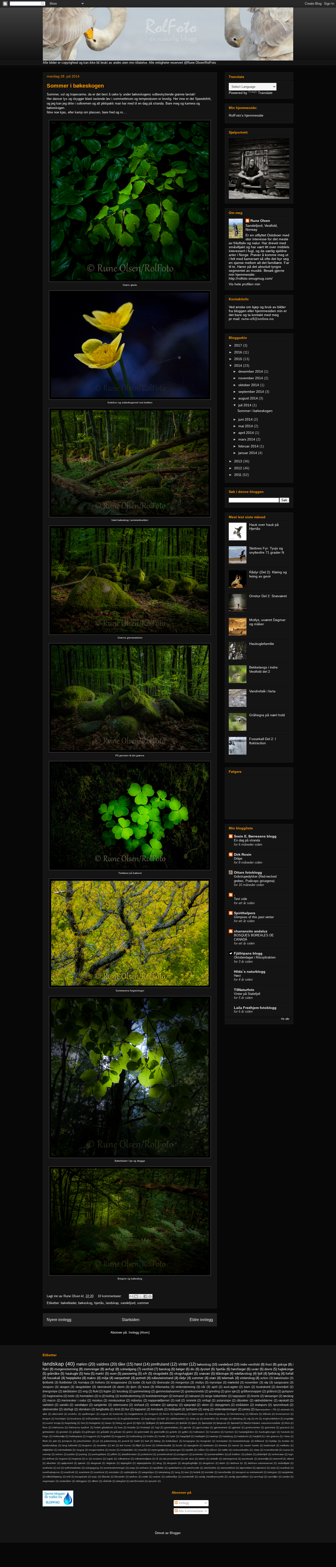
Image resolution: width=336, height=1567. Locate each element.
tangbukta (102, 1409)
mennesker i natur (73, 1400)
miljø (105, 1378)
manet (235, 1445)
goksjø (282, 1364)
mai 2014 (246, 426)
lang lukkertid (69, 1445)
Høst (237, 975)
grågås (77, 1431)
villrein (95, 1481)
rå (157, 1458)
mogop (80, 1449)
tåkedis (106, 1476)
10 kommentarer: (110, 1296)
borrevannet (283, 1414)
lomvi (148, 1445)
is (100, 1396)
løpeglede (193, 1445)
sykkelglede (130, 1472)
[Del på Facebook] (145, 1296)
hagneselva (55, 1396)
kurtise (286, 1441)
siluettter (51, 1463)
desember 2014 (251, 371)
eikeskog (237, 1418)
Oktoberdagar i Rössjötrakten (254, 957)
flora (45, 1427)
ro (87, 1458)
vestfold (147, 1369)
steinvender (50, 1409)
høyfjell (257, 1436)
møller (225, 1449)
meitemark (269, 1445)
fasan (108, 1423)
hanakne (215, 1431)
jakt (55, 1441)
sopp (132, 1467)
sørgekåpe (148, 1472)
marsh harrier (251, 1445)
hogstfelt (106, 1436)
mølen (81, 1364)
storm (120, 1386)
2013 (238, 461)
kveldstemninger (157, 1396)
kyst (148, 1382)
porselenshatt (165, 1454)
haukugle (71, 1373)
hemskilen (87, 1396)
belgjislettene (135, 1414)
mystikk (189, 1449)
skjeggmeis (222, 1404)
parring (83, 1454)
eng (85, 1391)
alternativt (57, 1414)
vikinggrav (81, 1481)
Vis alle (285, 1018)
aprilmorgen (88, 1414)
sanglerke (100, 1404)
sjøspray (172, 1404)
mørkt (99, 1373)
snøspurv (261, 1404)
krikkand (259, 1441)
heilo (71, 1396)
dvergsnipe (50, 1391)
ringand (63, 1458)
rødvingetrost (230, 1458)
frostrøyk (145, 1427)
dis (192, 1369)
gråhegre (90, 1431)
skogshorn (208, 1463)
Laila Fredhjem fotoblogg (255, 1008)
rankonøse (278, 1454)
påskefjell (262, 1454)
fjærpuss (221, 1423)
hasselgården (246, 1431)
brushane (76, 1418)
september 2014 (251, 392)
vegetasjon (49, 1481)
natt (177, 1400)
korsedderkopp (241, 1441)
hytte (172, 1436)
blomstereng (237, 1414)
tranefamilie (224, 1472)
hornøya (83, 1382)
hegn (45, 1436)
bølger (180, 1369)
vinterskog (247, 1378)
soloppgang (92, 1467)
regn (290, 1454)
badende (118, 1414)
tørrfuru (133, 1476)
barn (247, 1386)
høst (138, 1364)
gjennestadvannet (168, 1391)
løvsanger (271, 1396)
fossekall (53, 1378)
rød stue (189, 1458)
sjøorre (82, 1463)
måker (201, 1449)
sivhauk (139, 1404)
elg (249, 1418)
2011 (238, 475)
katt (147, 1441)
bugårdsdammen (130, 1418)
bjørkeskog (180, 1414)
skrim (222, 1463)
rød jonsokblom (171, 1458)
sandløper (81, 1404)
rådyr (182, 1378)
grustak (64, 1431)
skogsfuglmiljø (190, 1463)
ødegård (121, 1481)
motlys (199, 1382)
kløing (157, 1441)
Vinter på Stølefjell (247, 994)
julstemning (110, 1441)
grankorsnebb (194, 1391)
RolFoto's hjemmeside (246, 115)
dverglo (224, 1418)
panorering (129, 1373)
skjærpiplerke (144, 1463)
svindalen (114, 1472)
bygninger (150, 1418)
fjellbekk (48, 1382)
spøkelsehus (175, 1467)
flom (287, 1423)
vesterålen (65, 1481)
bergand (153, 1414)
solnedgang (128, 1369)
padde (71, 1454)
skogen (65, 1386)
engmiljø (288, 1418)
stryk (273, 1467)
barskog (164, 1369)
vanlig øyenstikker (239, 1476)
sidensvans (120, 1404)
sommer (143, 1303)
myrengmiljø (158, 1449)
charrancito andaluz (250, 931)
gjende (187, 1427)
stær (212, 1378)
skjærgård (126, 1463)
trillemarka (162, 1386)
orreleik (191, 1400)
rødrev (202, 1458)
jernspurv (67, 1441)
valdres (102, 1364)
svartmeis (84, 1472)
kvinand (178, 1396)
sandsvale (247, 1458)
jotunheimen (84, 1441)
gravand (285, 1427)
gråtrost (272, 1391)
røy (266, 1382)
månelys (136, 1400)
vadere (157, 1476)
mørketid (233, 1382)
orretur (59, 1454)
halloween (199, 1431)
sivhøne (155, 1404)
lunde (179, 1445)
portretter (198, 1454)
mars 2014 (247, 439)
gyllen (185, 1431)
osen (113, 1373)
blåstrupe (222, 1373)
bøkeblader (68, 1303)
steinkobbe (210, 1467)
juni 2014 (246, 419)
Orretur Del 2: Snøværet (268, 596)
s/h (145, 1373)
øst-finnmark (137, 1481)
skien (205, 1404)
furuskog (122, 1391)
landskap (112, 1303)
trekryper (272, 1472)
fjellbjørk (150, 1423)
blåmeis (253, 1414)
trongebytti (81, 1476)
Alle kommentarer (190, 1511)
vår (203, 1386)
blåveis (267, 1414)
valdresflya (171, 1476)
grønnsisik (143, 1431)
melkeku (285, 1445)
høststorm (242, 1436)
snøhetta (48, 1467)
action (264, 1378)
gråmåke (53, 1373)
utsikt (145, 1476)
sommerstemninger (114, 1467)
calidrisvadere (177, 1418)
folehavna (58, 1427)
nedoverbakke (241, 1449)
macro (51, 1400)
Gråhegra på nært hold (267, 715)
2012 (238, 468)
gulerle (173, 1431)
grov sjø (230, 1391)
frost (268, 1364)
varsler (286, 1476)
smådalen (242, 1404)
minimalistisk (65, 1449)
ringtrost (76, 1458)
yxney (246, 1409)
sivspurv (48, 1386)
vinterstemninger (225, 1409)
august (104, 1414)
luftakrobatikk (163, 1445)
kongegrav (189, 1441)
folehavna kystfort (79, 1427)
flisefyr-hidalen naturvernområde (262, 1423)
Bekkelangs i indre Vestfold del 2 (263, 669)
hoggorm (91, 1436)
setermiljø (263, 1458)
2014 (238, 365)
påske (248, 1454)
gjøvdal (236, 1427)
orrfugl (206, 1400)
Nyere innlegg (59, 1320)
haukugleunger (267, 1431)
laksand (194, 1396)
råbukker (242, 1400)
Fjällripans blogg (248, 953)
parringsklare (99, 1454)
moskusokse (116, 1400)
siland (290, 1458)
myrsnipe (216, 1382)
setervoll (277, 1458)
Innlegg (183, 1503)
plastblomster (129, 1454)
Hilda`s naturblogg (249, 972)
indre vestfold (250, 1364)
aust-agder (231, 1386)
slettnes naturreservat (260, 1463)
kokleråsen (172, 1441)
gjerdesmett (220, 1427)
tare (186, 1472)
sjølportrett (67, 1463)
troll (68, 1476)
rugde (110, 1458)
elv (256, 1418)
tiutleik (196, 1472)
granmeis (270, 1427)
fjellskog (274, 1373)
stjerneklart (246, 1467)
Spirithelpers (244, 913)
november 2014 (251, 378)
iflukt (45, 1441)
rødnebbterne (263, 1400)
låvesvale (163, 1382)
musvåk (142, 1449)
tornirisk (209, 1472)
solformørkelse (73, 1467)
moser (112, 1449)
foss (120, 1427)
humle (161, 1436)
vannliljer (273, 1476)
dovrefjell (282, 1386)
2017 (238, 345)
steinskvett (104, 1386)
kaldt (137, 1441)
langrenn (87, 1445)
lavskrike (102, 1445)
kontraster (222, 1441)
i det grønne (272, 1436)
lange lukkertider (216, 1396)
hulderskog (136, 1436)
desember (209, 1418)
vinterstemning (185, 1386)
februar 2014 (249, 446)
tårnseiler (119, 1476)
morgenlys (182, 1382)
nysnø (286, 1449)
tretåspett (174, 1409)
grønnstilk (159, 1431)
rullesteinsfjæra (143, 1458)
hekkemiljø (59, 1436)
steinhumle (193, 1467)
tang (177, 1472)
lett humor (125, 1445)
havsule (285, 1431)
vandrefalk (188, 1476)
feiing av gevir (124, 1423)
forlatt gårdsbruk (103, 1427)
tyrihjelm (192, 1409)
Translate (265, 93)
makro (91, 1378)
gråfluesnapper (251, 1391)
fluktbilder (65, 1382)
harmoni (229, 1431)
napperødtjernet (158, 1400)
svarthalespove (51, 1472)
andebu (72, 1414)
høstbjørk (200, 1436)
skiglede (111, 1463)
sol (58, 1467)
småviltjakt (284, 1463)
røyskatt (283, 1400)
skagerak (96, 1463)
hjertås (99, 1303)
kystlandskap (50, 1445)
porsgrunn (183, 1454)
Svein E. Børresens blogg (255, 836)
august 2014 (248, 398)
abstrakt (285, 1409)
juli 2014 (245, 405)
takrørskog (164, 1472)
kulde (136, 1382)
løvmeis (223, 1445)
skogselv (172, 1463)
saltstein (48, 1404)
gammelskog (142, 1391)
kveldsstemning (130, 1396)
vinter (183, 1364)
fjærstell (235, 1423)
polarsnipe (224, 1400)
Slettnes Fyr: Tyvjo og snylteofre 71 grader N (266, 550)
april (214, 1386)
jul (97, 1441)
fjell (260, 1373)
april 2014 (246, 433)
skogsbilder (83, 1386)
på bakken (235, 1454)
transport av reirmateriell (249, 1472)
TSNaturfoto (244, 990)
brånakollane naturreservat (101, 1418)
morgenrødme (97, 1449)
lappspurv (239, 1396)
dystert (205, 1369)
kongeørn (205, 1441)
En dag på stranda (247, 840)
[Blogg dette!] (136, 1296)
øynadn (152, 1481)
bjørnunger (198, 1414)
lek (113, 1445)
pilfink (114, 1454)
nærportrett (122, 1378)
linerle (255, 1396)
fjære (194, 1423)
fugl (157, 1427)
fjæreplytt (207, 1423)
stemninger (91, 1369)
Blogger (175, 1533)
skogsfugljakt (183, 1373)
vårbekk (107, 1481)
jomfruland (160, 1364)
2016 (238, 352)
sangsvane (281, 1382)
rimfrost (50, 1458)
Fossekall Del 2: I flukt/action (262, 741)
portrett (141, 1378)
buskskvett (263, 1386)
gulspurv (287, 1391)
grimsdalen (49, 1431)
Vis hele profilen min (244, 284)
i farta (286, 1436)
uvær (255, 1369)
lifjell (138, 1445)
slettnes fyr (236, 1463)
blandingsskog (217, 1414)
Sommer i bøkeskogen (75, 86)
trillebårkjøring (54, 1476)
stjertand (261, 1467)
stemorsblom (228, 1467)
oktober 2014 (249, 385)
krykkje (273, 1441)
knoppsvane (119, 1382)
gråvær (118, 1431)
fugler (107, 1391)
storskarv (85, 1409)
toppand (140, 1409)
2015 (238, 359)
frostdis (131, 1427)
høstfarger (238, 1369)
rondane (97, 1458)
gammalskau (171, 1427)
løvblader (208, 1445)
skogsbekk (160, 1373)
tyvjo (94, 1476)
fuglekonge (285, 1369)
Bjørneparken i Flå (265, 1409)
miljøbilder (48, 1449)
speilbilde (158, 1467)
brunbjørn (60, 1418)
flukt (95, 1391)
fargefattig (70, 1423)
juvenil (125, 1441)
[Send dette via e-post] (131, 1296)
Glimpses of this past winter (254, 917)
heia (87, 1373)
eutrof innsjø (53, 1423)
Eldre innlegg (201, 1320)
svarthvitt (69, 1472)
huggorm (120, 1436)
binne (166, 1414)
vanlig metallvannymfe (211, 1476)
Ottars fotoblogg (248, 872)
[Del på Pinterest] (150, 1296)
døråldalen (70, 1391)
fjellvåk (183, 1423)
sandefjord (128, 1303)
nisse (257, 1449)
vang (206, 1409)
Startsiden (130, 1320)
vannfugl (258, 1476)
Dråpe (238, 858)
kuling (110, 1396)
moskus (97, 1400)
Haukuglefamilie (261, 644)
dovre (268, 1369)
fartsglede (95, 1423)
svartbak (285, 1467)
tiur (127, 1409)
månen (213, 1449)
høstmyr (213, 1436)
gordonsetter (252, 1427)
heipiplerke (73, 1378)
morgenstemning (66, 1369)
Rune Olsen (260, 221)
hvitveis (100, 1382)
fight (139, 1423)
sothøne (144, 1467)
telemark (228, 1378)
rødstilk (214, 1458)
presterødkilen (216, 1454)
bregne (47, 1418)
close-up (194, 1418)
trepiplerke (287, 1472)
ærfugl (109, 1369)
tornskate (157, 1409)
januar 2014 (248, 453)
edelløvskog (243, 1373)
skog (159, 1463)
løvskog (288, 1396)
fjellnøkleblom (167, 1423)
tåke (121, 1364)
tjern (134, 1386)
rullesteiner (124, 1458)
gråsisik (105, 1431)
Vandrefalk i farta (262, 691)
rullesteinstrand (162, 1378)
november (251, 1382)
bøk (163, 1418)
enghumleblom (271, 1418)
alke (45, 1414)
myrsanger (175, 1449)
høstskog (228, 1436)
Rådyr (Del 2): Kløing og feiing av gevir (268, 574)
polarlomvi (147, 1454)
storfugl (68, 1409)
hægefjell (185, 1436)
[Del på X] (140, 1296)
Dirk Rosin (242, 854)
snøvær (204, 1373)
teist (117, 1409)
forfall (289, 1373)
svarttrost (99, 1472)
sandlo (64, 1404)
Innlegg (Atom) (139, 1332)
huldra (150, 1436)
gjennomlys (202, 1427)
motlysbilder (127, 1449)
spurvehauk (281, 1404)
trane (146, 1386)
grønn (129, 1431)
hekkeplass (75, 1436)
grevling (214, 1391)
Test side (240, 899)
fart (83, 1423)
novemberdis (271, 1449)
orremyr (47, 1454)
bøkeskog (85, 1303)
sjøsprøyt (190, 1404)
